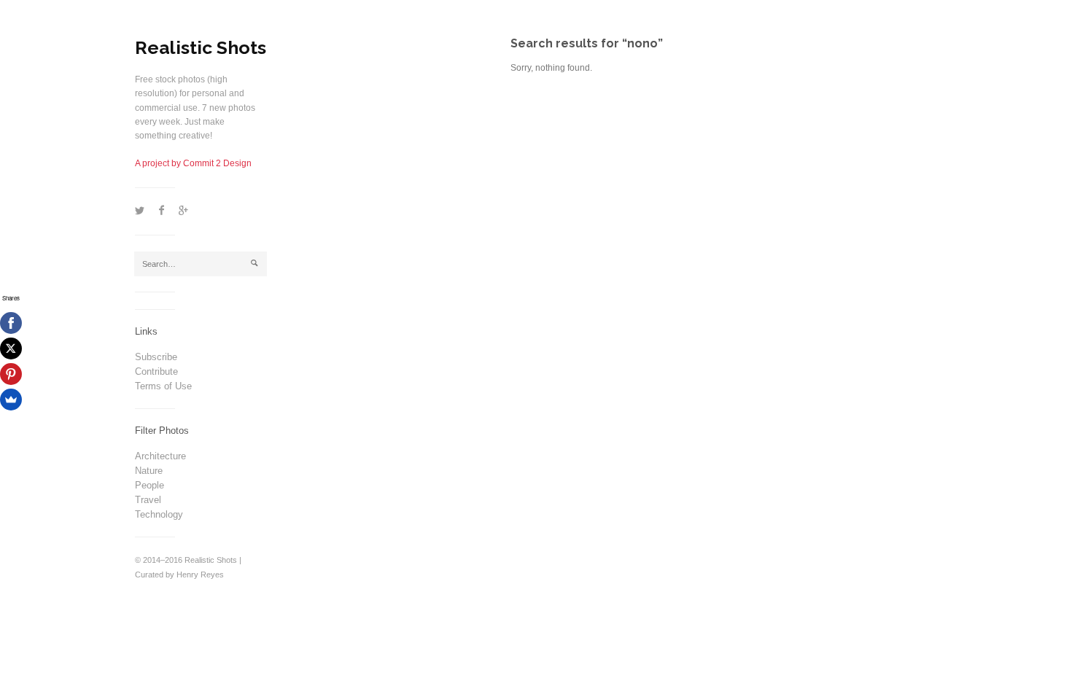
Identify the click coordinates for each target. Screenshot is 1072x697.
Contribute (156, 371)
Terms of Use (163, 386)
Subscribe (156, 356)
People (149, 485)
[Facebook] (11, 323)
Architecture (160, 456)
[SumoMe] (11, 399)
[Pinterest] (11, 374)
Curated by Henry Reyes (179, 574)
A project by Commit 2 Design (193, 163)
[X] (11, 348)
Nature (149, 470)
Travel (148, 499)
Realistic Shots (200, 47)
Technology (159, 514)
